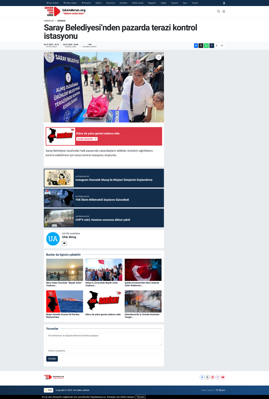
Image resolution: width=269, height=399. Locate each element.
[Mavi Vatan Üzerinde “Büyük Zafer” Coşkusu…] (64, 269)
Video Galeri (71, 3)
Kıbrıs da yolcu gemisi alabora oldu (103, 314)
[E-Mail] (64, 243)
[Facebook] (202, 377)
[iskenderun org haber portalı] (65, 11)
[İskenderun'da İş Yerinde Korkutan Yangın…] (143, 301)
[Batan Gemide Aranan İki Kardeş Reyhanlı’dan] (64, 301)
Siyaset (174, 3)
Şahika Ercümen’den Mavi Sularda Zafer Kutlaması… (142, 284)
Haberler (49, 21)
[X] (207, 377)
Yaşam (195, 3)
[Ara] (218, 11)
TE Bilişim (220, 390)
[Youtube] (223, 377)
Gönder (52, 358)
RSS (50, 390)
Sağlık (163, 3)
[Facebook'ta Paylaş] (196, 45)
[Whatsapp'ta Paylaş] (206, 45)
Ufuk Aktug (69, 237)
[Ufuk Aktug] (53, 238)
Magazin (152, 3)
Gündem (123, 3)
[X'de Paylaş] (201, 45)
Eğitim (99, 3)
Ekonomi (110, 3)
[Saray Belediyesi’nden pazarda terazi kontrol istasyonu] (104, 87)
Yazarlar (87, 3)
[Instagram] (217, 377)
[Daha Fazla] (211, 45)
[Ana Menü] (223, 11)
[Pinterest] (212, 377)
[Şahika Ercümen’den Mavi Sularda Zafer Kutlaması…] (143, 269)
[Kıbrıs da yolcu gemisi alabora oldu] (103, 301)
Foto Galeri (53, 3)
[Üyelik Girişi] (223, 3)
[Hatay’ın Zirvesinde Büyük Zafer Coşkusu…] (103, 269)
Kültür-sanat (137, 3)
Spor (185, 3)
